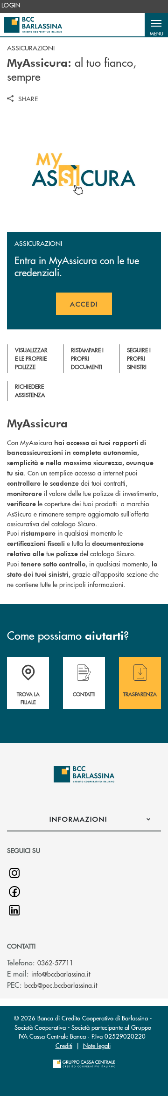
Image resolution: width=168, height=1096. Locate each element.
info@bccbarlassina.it (60, 973)
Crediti (64, 1045)
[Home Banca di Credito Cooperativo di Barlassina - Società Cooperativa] (33, 24)
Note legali (97, 1045)
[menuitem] (11, 5)
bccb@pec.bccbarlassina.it (60, 985)
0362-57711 (55, 962)
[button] (156, 24)
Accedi (91, 307)
